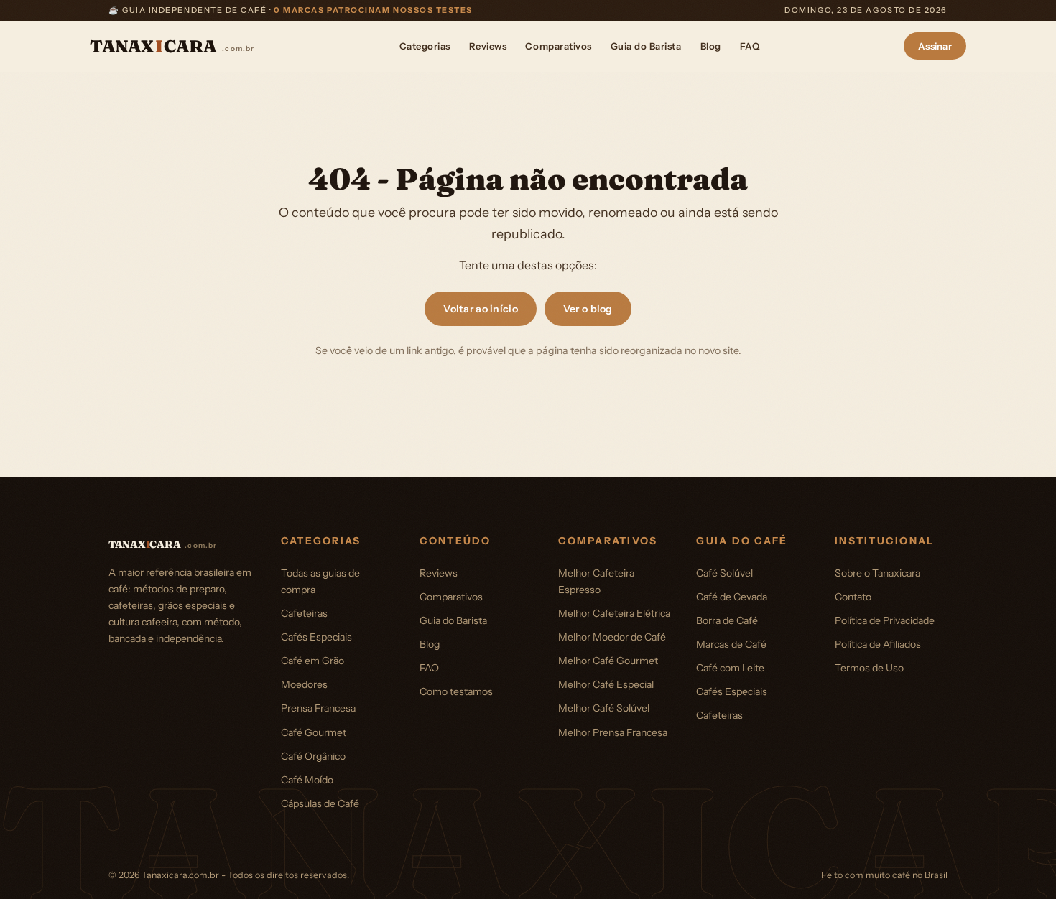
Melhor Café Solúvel (603, 708)
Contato (853, 596)
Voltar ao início (480, 308)
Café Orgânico (313, 756)
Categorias (424, 46)
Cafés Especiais (316, 636)
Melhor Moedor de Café (612, 636)
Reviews (488, 46)
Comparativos (558, 46)
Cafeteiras (304, 613)
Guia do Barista (646, 46)
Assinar (935, 46)
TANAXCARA (172, 46)
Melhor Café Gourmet (608, 660)
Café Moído (307, 779)
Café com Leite (730, 667)
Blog (710, 46)
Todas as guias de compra (320, 581)
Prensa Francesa (318, 708)
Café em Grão (312, 660)
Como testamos (456, 691)
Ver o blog (588, 308)
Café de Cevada (731, 596)
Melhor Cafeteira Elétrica (614, 613)
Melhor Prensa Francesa (612, 732)
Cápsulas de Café (320, 803)
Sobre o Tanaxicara (877, 573)
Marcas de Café (731, 644)
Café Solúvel (724, 573)
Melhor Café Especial (606, 684)
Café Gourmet (313, 732)
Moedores (304, 684)
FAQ (750, 46)
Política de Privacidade (885, 620)
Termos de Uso (869, 667)
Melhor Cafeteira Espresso (596, 581)
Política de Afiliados (878, 644)
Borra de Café (727, 620)
